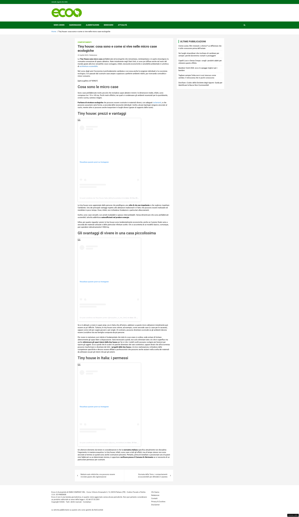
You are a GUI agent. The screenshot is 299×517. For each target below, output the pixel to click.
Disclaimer (155, 505)
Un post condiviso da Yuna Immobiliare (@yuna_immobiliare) (102, 443)
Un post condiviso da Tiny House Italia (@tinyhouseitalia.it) (101, 198)
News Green (59, 25)
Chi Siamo (155, 492)
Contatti (154, 498)
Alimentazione (92, 25)
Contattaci (87, 502)
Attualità (122, 25)
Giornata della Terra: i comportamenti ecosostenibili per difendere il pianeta (152, 475)
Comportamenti (85, 42)
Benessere (108, 25)
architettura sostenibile (89, 66)
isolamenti (157, 103)
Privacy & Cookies (158, 502)
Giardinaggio (75, 25)
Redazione (93, 55)
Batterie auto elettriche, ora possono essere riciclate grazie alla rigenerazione (98, 475)
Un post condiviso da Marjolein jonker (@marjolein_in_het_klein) (103, 318)
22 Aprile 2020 (83, 55)
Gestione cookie (293, 515)
